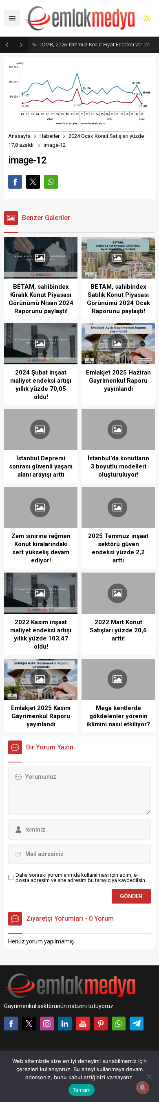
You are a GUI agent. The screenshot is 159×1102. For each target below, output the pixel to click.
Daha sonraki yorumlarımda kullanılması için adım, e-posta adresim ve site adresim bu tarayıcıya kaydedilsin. (80, 877)
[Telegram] (137, 1023)
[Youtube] (83, 1023)
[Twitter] (29, 1023)
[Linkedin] (65, 1023)
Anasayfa (19, 136)
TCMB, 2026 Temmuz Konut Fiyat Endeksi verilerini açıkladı (97, 44)
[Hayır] (149, 1076)
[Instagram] (47, 1023)
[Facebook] (11, 1023)
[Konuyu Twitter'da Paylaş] (33, 182)
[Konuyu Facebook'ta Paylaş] (15, 182)
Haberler (50, 136)
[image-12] (79, 121)
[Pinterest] (101, 1023)
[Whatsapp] (119, 1023)
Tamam (82, 1090)
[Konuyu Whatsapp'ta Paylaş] (51, 182)
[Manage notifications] (142, 1087)
